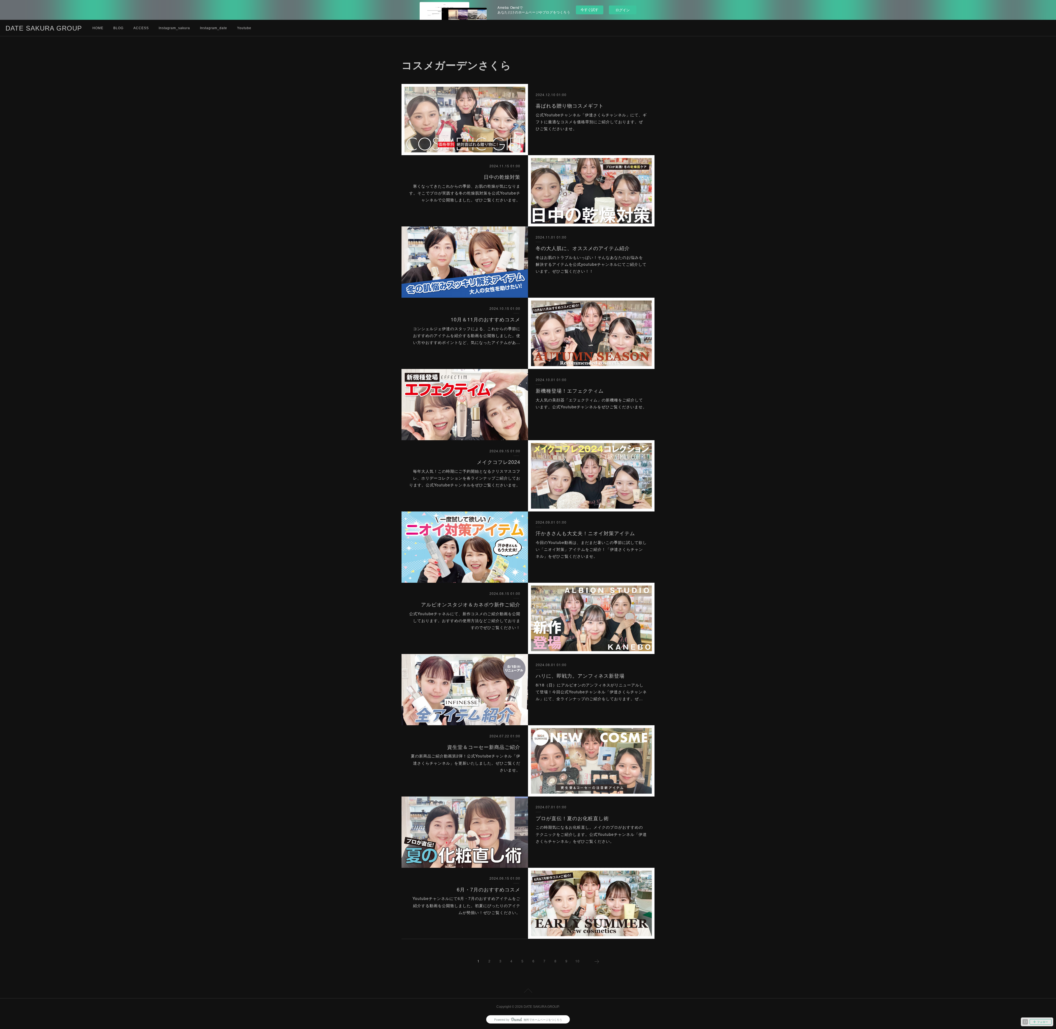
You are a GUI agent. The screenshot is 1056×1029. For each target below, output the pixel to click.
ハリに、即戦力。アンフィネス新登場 (580, 675)
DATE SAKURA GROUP (44, 28)
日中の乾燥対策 (502, 176)
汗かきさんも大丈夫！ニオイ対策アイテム (585, 533)
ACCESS (141, 28)
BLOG (118, 28)
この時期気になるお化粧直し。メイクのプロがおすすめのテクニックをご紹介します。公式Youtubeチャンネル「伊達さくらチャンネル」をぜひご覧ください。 (591, 834)
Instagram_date (213, 28)
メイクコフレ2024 (498, 461)
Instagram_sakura (174, 28)
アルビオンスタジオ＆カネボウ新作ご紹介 (470, 604)
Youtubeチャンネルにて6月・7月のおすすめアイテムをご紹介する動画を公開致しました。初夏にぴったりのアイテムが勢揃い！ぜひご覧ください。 (466, 905)
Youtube (244, 28)
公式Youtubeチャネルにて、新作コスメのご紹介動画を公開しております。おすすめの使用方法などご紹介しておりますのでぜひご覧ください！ (464, 620)
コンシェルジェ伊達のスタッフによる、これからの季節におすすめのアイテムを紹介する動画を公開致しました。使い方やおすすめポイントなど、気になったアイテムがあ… (466, 335)
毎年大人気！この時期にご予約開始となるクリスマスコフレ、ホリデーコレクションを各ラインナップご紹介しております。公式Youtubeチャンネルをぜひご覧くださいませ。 (464, 478)
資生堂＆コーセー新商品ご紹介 (483, 746)
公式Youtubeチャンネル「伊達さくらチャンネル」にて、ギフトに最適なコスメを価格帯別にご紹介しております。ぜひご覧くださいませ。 (591, 121)
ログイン (622, 9)
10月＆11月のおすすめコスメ (485, 319)
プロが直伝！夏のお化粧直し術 (572, 818)
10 (577, 961)
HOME (97, 28)
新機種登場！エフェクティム (570, 390)
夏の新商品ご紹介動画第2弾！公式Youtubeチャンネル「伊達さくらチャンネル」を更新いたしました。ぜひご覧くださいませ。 (465, 762)
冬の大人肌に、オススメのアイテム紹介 (583, 247)
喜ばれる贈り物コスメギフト (570, 105)
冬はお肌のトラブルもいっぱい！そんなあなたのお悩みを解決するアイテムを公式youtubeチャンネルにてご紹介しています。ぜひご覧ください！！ (591, 264)
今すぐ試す (589, 9)
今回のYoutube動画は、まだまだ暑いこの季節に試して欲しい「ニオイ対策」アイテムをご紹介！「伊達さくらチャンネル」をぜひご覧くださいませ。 (591, 549)
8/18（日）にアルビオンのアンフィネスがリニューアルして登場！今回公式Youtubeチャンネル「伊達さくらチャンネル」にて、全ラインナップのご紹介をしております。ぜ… (591, 691)
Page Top (528, 992)
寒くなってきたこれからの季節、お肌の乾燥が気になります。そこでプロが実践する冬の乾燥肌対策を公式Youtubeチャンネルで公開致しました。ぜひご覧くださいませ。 (464, 192)
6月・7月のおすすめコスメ (488, 889)
